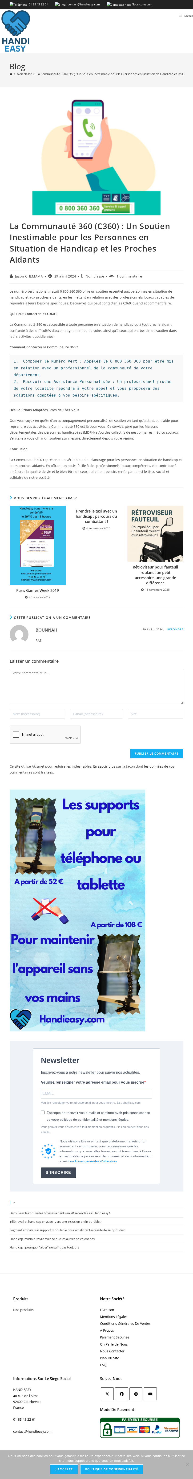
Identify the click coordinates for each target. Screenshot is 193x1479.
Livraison (107, 1310)
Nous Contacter (112, 1351)
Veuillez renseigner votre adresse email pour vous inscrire (92, 1082)
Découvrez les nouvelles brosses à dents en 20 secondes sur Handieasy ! (60, 1213)
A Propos (107, 1330)
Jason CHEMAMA (29, 276)
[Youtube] (150, 1393)
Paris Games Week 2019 (37, 590)
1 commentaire (129, 276)
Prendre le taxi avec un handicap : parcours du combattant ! (96, 516)
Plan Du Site (109, 1358)
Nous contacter (142, 4)
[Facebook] (121, 1393)
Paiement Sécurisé (114, 1337)
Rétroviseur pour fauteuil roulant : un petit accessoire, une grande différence (155, 575)
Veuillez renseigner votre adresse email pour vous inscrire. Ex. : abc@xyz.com (91, 1102)
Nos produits (23, 1310)
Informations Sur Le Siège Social (42, 1378)
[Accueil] (11, 74)
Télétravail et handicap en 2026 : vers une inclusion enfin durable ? (56, 1221)
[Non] (187, 1464)
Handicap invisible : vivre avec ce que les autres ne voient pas (52, 1239)
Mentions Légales (114, 1316)
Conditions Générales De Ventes (125, 1323)
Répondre (175, 629)
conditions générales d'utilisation (92, 1161)
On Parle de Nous (114, 1344)
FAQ (103, 1365)
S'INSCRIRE (58, 1173)
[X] (107, 1393)
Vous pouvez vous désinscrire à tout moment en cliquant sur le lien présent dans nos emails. (95, 1129)
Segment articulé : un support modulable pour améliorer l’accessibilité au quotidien (67, 1230)
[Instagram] (135, 1393)
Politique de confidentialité (111, 1469)
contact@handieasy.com (84, 4)
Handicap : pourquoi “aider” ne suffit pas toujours (44, 1247)
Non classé (95, 276)
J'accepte (64, 1469)
